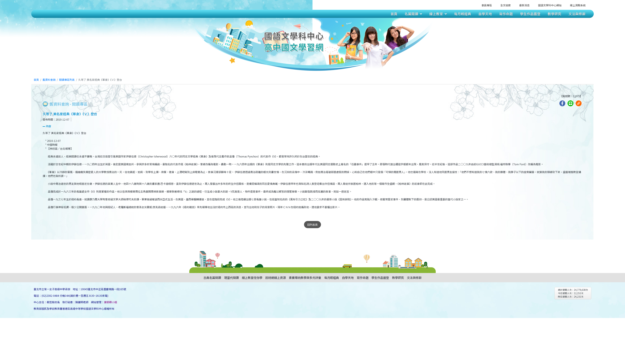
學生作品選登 (530, 13)
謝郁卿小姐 (110, 302)
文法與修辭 (577, 13)
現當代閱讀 (231, 277)
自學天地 (485, 13)
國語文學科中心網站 (550, 5)
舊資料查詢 (49, 80)
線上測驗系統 (578, 5)
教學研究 (554, 13)
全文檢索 (505, 5)
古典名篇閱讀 (212, 277)
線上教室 (436, 13)
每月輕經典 (462, 13)
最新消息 (524, 5)
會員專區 (486, 5)
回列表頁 (312, 225)
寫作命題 (506, 13)
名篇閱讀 (411, 13)
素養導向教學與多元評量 (305, 277)
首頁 (394, 13)
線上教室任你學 (252, 277)
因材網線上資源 (275, 277)
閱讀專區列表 (67, 80)
